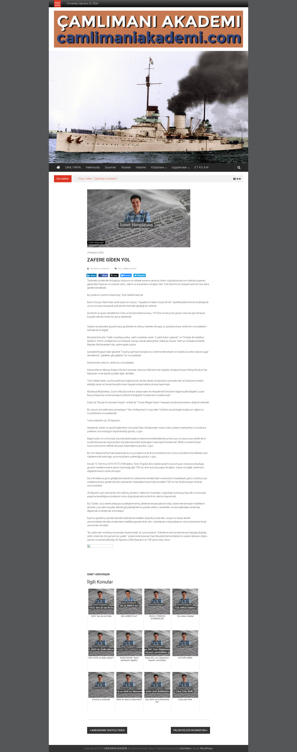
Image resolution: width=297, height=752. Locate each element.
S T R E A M (201, 167)
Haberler (141, 167)
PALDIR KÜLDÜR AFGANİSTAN (189, 730)
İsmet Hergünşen (96, 242)
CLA (120, 268)
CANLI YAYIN (73, 167)
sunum (133, 268)
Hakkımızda (93, 167)
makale (126, 268)
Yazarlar (126, 167)
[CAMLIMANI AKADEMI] (58, 167)
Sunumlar (110, 167)
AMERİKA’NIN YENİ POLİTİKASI (108, 730)
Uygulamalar (179, 167)
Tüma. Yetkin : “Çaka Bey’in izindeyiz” (97, 178)
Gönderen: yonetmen (100, 268)
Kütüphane (157, 167)
